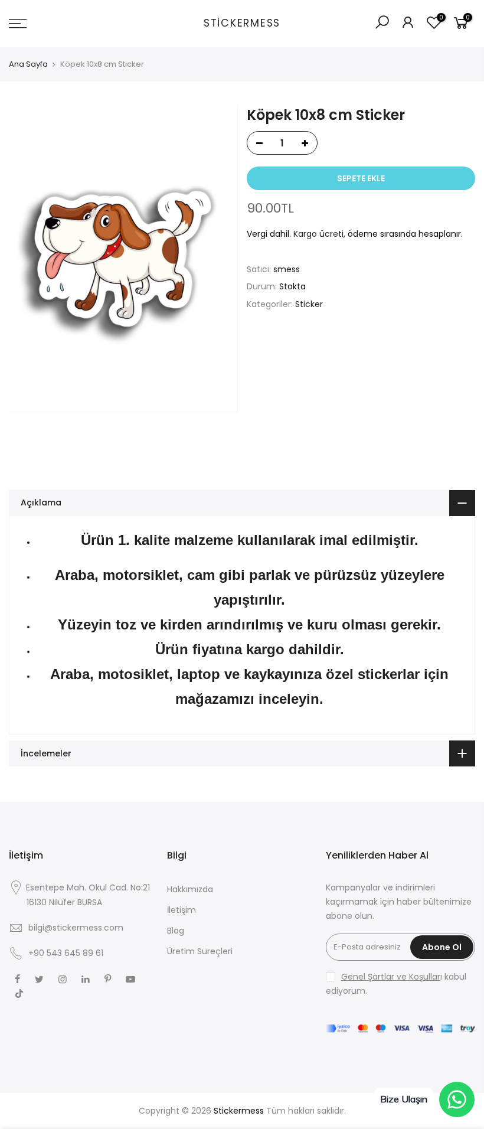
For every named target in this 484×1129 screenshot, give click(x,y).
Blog (175, 931)
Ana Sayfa (28, 64)
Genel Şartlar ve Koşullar (390, 977)
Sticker (309, 304)
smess (286, 269)
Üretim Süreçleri (200, 951)
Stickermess (242, 23)
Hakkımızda (190, 889)
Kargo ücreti (318, 234)
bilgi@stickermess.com (75, 928)
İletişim (181, 910)
